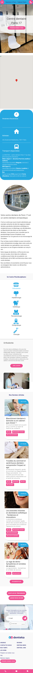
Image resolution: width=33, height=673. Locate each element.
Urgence (27, 671)
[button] (16, 80)
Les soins (3, 650)
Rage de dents (17, 573)
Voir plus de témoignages (16, 593)
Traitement (10, 484)
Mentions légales (5, 658)
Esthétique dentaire (12, 434)
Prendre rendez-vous (16, 28)
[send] (24, 618)
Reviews (19, 642)
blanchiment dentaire (19, 431)
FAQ (1, 655)
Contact (5, 671)
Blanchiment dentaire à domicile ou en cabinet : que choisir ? (16, 420)
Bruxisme (16, 481)
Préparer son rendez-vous (7, 653)
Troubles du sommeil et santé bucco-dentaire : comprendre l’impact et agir (16, 464)
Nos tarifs (3, 647)
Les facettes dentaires (13, 535)
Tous (9, 431)
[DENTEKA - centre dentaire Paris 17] (16, 637)
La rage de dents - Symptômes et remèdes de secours (16, 564)
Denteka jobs (21, 647)
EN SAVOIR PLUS (16, 581)
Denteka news (21, 645)
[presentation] (16, 286)
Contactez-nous (6, 645)
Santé (23, 481)
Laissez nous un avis (16, 598)
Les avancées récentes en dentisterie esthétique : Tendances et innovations (16, 514)
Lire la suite (16, 365)
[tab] (16, 286)
